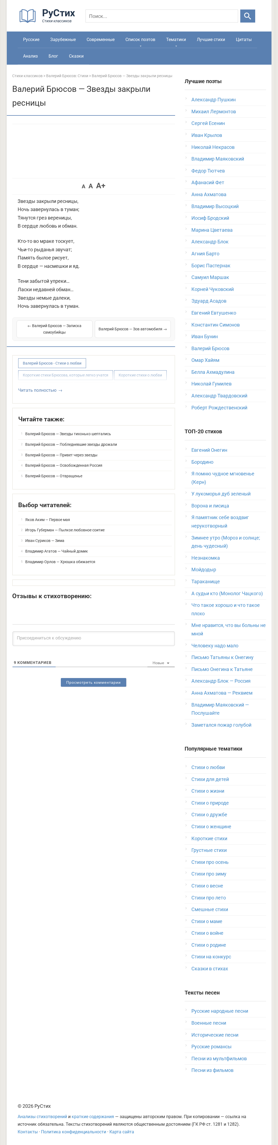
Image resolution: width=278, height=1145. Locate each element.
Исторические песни (214, 1035)
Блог (53, 56)
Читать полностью (37, 390)
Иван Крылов (206, 135)
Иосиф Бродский (210, 218)
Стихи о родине (208, 945)
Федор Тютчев (208, 171)
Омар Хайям (205, 360)
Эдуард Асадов (208, 301)
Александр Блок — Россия (221, 681)
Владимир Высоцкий (215, 206)
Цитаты (244, 39)
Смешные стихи (209, 909)
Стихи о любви (208, 767)
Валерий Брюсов (210, 348)
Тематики (176, 39)
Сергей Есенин (208, 123)
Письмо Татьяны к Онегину (222, 657)
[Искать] (247, 16)
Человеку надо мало (214, 645)
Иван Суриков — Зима (44, 540)
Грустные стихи (209, 850)
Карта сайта (121, 1131)
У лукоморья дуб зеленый (221, 494)
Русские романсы (211, 1046)
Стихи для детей (210, 779)
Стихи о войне (207, 933)
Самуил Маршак (210, 277)
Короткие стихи (209, 838)
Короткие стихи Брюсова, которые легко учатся (65, 375)
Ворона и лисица (210, 506)
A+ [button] (100, 185)
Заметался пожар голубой (221, 725)
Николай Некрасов (213, 147)
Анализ (30, 56)
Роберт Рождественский (219, 407)
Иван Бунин (204, 336)
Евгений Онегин (209, 450)
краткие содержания (93, 1116)
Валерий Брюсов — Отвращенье (53, 476)
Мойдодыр (203, 569)
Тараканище (205, 581)
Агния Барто (205, 253)
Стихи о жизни (207, 791)
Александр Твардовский (219, 396)
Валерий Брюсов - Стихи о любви (52, 363)
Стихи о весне (207, 886)
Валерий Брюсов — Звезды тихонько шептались (68, 434)
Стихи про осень (210, 862)
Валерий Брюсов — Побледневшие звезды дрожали (71, 444)
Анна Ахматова (208, 194)
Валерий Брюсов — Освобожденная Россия (63, 465)
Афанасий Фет (207, 182)
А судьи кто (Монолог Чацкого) (227, 593)
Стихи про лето (208, 898)
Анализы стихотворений (42, 1116)
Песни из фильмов (212, 1070)
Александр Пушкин (213, 99)
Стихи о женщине (211, 826)
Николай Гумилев (211, 384)
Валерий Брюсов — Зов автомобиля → (133, 329)
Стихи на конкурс (211, 956)
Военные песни (208, 1023)
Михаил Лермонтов (213, 111)
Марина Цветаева (212, 230)
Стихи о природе (210, 803)
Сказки (76, 56)
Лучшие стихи (211, 39)
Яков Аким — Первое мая (47, 519)
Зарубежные (63, 39)
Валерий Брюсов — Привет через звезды (61, 455)
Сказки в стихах (209, 968)
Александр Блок (210, 241)
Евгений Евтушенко (213, 313)
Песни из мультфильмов (219, 1058)
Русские (31, 39)
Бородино (202, 462)
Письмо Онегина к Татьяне (222, 669)
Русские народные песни (219, 1011)
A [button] (83, 186)
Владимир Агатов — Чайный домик (56, 551)
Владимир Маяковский (217, 159)
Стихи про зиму (208, 874)
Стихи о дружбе (209, 814)
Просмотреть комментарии (93, 682)
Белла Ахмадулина (213, 372)
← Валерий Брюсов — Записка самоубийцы (54, 329)
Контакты (28, 1131)
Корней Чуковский (212, 289)
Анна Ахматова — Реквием (221, 693)
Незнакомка (205, 558)
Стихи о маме (206, 921)
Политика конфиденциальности (73, 1131)
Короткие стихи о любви (140, 375)
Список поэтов (140, 39)
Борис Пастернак (210, 265)
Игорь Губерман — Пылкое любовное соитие (65, 530)
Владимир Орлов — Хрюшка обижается (60, 562)
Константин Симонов (215, 325)
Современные (101, 39)
